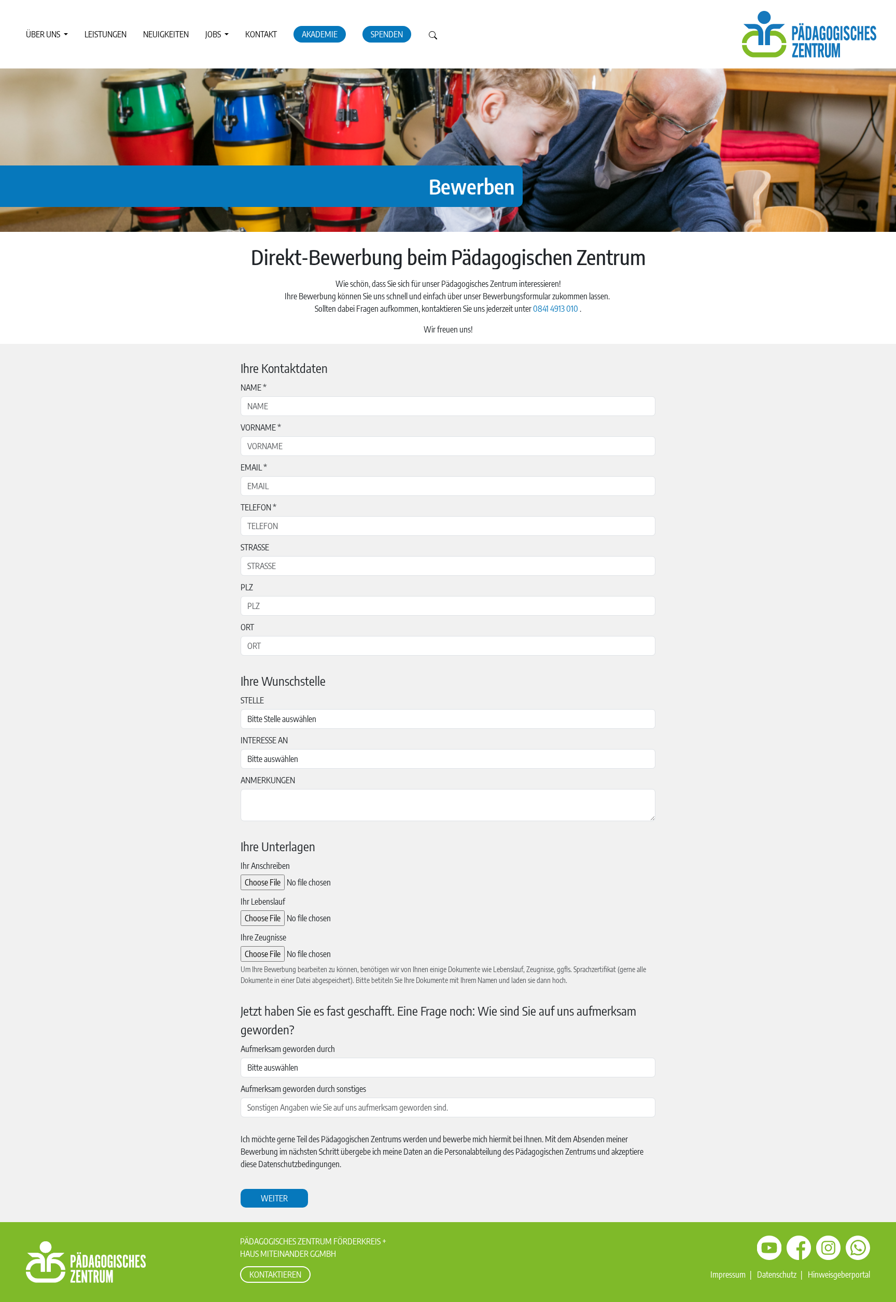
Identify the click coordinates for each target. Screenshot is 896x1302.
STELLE (252, 700)
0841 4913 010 (555, 308)
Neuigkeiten (166, 34)
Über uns (44, 34)
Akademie (320, 34)
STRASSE (255, 547)
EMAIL (254, 467)
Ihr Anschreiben (265, 866)
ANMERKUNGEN (268, 780)
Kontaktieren (275, 1274)
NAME (254, 387)
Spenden (387, 34)
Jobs (213, 34)
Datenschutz (776, 1274)
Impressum (728, 1274)
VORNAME (261, 427)
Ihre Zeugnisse (263, 937)
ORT (247, 627)
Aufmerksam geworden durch (288, 1049)
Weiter (274, 1198)
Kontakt (261, 34)
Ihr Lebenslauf (263, 901)
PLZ (247, 587)
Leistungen (106, 34)
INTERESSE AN (264, 740)
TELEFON (258, 507)
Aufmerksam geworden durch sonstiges (303, 1089)
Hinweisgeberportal (839, 1274)
